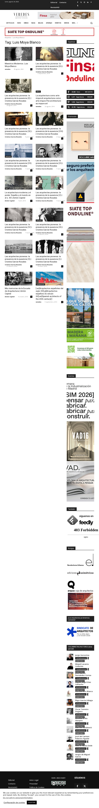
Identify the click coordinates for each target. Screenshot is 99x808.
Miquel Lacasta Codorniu (82, 665)
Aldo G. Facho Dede (83, 745)
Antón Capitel (10, 201)
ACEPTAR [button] (31, 802)
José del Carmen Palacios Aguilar (82, 737)
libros (38, 91)
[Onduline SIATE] (80, 222)
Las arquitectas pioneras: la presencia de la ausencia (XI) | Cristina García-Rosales (49, 66)
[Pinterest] (91, 2)
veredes (7, 69)
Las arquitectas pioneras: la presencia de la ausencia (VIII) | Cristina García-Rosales (49, 131)
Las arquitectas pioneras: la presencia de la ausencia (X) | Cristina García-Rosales (18, 98)
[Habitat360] (80, 262)
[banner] (80, 482)
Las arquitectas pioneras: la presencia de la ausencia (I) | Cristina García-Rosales (48, 259)
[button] (91, 23)
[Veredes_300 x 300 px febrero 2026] (80, 308)
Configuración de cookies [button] (14, 802)
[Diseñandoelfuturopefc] (80, 348)
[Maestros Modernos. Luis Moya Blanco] (18, 54)
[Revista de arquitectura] (21, 15)
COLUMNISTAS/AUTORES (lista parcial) (80, 648)
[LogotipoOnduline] (80, 78)
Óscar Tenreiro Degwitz (81, 710)
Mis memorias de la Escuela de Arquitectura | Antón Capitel (17, 291)
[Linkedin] (87, 2)
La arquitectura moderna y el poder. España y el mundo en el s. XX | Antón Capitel (18, 195)
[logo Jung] (80, 53)
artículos (39, 59)
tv (6, 59)
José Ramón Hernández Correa (83, 674)
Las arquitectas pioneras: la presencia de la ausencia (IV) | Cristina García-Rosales (18, 227)
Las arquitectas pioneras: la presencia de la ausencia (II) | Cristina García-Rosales (18, 259)
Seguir (89, 97)
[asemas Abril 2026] (80, 182)
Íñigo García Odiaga (84, 700)
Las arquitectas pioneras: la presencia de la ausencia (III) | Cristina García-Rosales (49, 227)
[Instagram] (84, 2)
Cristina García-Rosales (44, 72)
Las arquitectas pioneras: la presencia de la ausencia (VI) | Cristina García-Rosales (49, 163)
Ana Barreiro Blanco (84, 691)
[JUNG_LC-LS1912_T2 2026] (80, 141)
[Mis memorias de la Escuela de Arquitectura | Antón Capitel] (18, 278)
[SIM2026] (80, 401)
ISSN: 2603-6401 (58, 778)
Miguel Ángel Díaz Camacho (83, 683)
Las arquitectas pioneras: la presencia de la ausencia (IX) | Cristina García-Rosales (18, 131)
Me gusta (88, 92)
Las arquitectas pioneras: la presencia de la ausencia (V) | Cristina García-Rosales (49, 195)
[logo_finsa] (80, 65)
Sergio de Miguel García (82, 755)
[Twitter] (81, 2)
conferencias (40, 284)
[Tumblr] (77, 5)
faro (7, 188)
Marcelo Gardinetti (83, 727)
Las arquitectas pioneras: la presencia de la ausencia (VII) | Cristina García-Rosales (18, 163)
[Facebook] (77, 2)
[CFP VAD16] (80, 441)
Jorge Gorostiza (82, 655)
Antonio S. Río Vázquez (81, 719)
